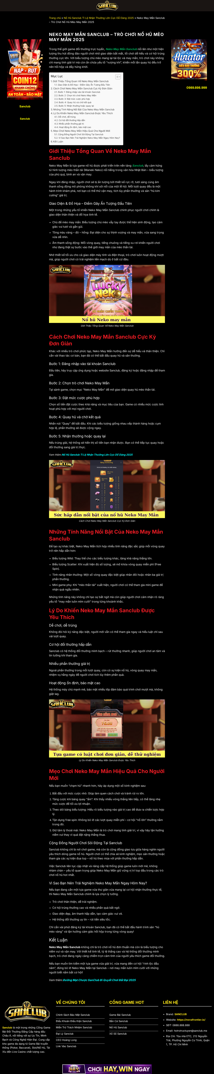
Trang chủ (55, 17)
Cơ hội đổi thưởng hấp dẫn (72, 120)
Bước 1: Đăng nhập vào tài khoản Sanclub (79, 92)
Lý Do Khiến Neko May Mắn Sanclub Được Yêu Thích (83, 113)
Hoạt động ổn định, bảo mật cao (75, 127)
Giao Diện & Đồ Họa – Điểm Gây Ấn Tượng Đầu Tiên (84, 85)
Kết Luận (58, 141)
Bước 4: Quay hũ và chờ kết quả (75, 102)
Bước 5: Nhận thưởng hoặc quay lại (76, 106)
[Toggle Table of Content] (116, 76)
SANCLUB (181, 1014)
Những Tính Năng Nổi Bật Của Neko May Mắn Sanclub (83, 109)
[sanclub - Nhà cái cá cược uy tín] (107, 5)
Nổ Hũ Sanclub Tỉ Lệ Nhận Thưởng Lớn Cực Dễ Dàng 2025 (99, 17)
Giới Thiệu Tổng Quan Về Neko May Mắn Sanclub (81, 81)
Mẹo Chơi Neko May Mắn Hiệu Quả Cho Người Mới (81, 130)
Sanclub (137, 165)
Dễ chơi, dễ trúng (67, 117)
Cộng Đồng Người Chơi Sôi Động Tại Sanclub (80, 134)
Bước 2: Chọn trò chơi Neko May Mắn (77, 95)
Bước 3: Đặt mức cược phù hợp (74, 99)
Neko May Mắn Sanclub (121, 49)
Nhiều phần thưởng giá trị (71, 123)
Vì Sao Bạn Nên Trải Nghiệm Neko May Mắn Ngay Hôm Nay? (89, 138)
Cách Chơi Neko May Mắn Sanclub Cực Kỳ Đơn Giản (82, 88)
